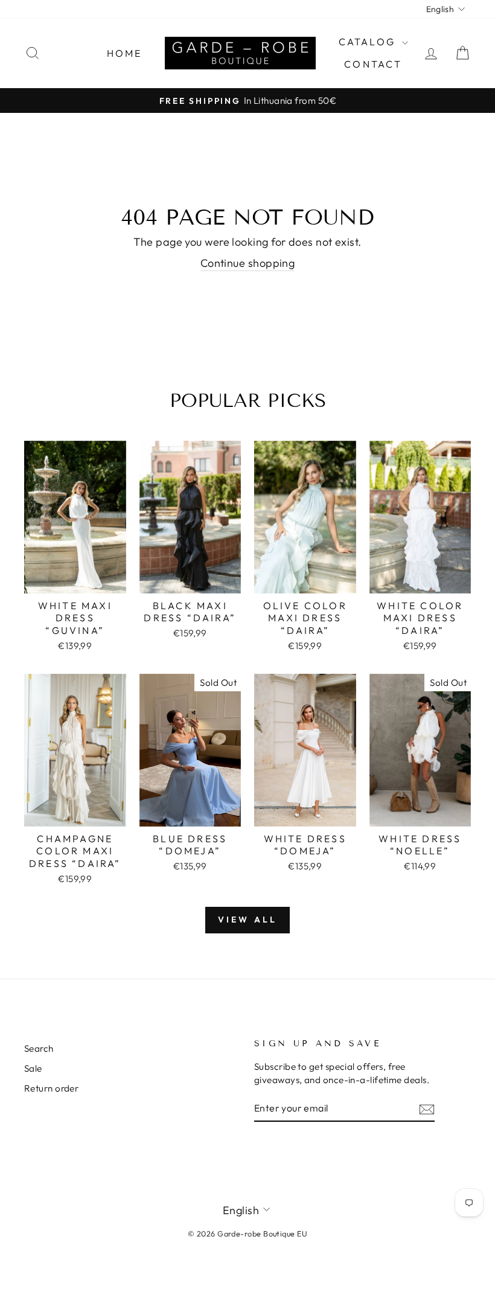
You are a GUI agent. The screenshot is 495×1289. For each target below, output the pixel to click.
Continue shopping (247, 263)
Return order (51, 1088)
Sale (33, 1068)
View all (248, 919)
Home (124, 53)
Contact (373, 64)
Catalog (369, 42)
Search (39, 1048)
